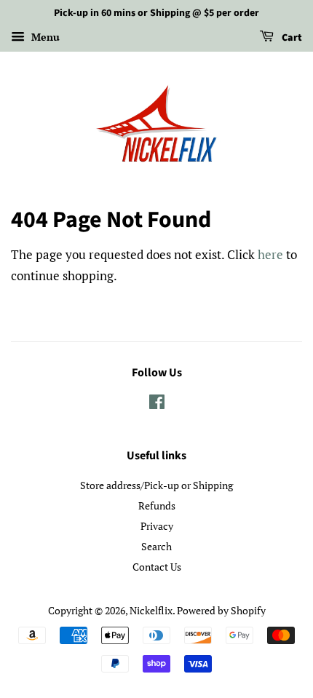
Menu (44, 37)
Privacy (156, 526)
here (270, 254)
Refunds (156, 505)
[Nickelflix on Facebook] (156, 404)
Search (156, 546)
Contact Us (156, 567)
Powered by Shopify (221, 610)
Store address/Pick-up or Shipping (156, 485)
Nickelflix (151, 610)
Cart (291, 38)
